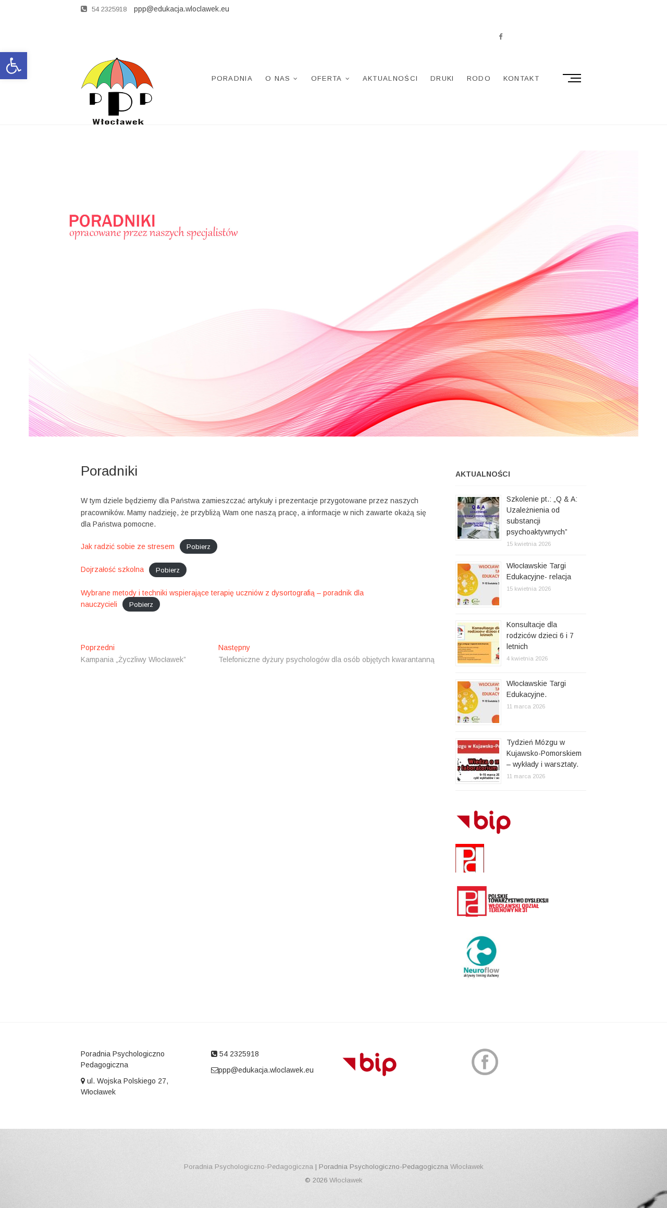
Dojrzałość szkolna (112, 569)
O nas (278, 78)
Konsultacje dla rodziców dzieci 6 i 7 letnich (540, 635)
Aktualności (390, 78)
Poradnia (232, 78)
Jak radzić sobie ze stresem (128, 546)
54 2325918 (108, 9)
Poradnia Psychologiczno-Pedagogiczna (248, 1166)
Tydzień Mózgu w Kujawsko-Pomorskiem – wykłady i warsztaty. (544, 753)
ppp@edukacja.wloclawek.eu (266, 1070)
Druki (442, 78)
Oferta (326, 78)
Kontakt (521, 78)
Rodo (479, 78)
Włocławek (467, 1166)
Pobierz (199, 547)
